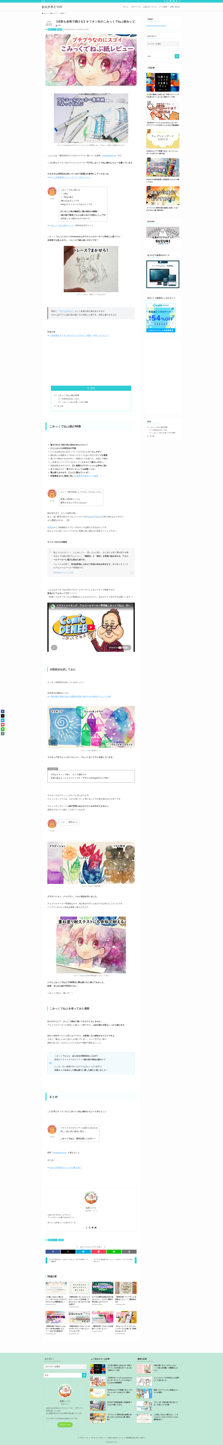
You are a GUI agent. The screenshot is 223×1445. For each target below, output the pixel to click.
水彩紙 (60, 29)
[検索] (179, 1)
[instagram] (167, 1)
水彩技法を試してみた (70, 399)
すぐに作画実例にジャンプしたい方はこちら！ (70, 177)
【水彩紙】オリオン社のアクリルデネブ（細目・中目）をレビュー (79, 335)
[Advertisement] (91, 361)
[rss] (176, 1)
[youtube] (173, 1)
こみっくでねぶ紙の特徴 (68, 395)
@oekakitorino (109, 156)
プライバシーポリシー (98, 1438)
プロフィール (65, 1425)
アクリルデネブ (66, 311)
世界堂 (50, 527)
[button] (53, 1252)
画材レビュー (52, 29)
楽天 (100, 517)
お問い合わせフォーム (115, 1438)
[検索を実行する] (177, 56)
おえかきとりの (52, 6)
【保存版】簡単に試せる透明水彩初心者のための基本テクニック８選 (80, 696)
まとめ (60, 406)
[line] (170, 1)
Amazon (90, 517)
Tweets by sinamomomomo (156, 26)
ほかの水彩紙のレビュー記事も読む (65, 1168)
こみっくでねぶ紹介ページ (61, 225)
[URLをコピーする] (129, 1252)
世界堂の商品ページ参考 (87, 476)
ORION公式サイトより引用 (63, 572)
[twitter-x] (164, 1)
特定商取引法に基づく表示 (135, 1438)
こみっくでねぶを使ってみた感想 (75, 402)
